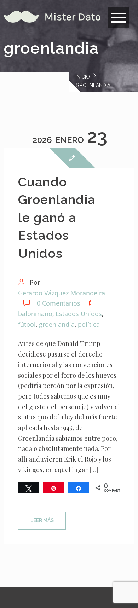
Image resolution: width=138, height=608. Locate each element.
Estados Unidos (79, 313)
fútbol (27, 324)
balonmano (35, 313)
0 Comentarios (58, 303)
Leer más (42, 520)
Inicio (83, 77)
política (89, 324)
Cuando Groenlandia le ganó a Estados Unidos (56, 217)
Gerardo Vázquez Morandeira (61, 293)
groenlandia (57, 324)
